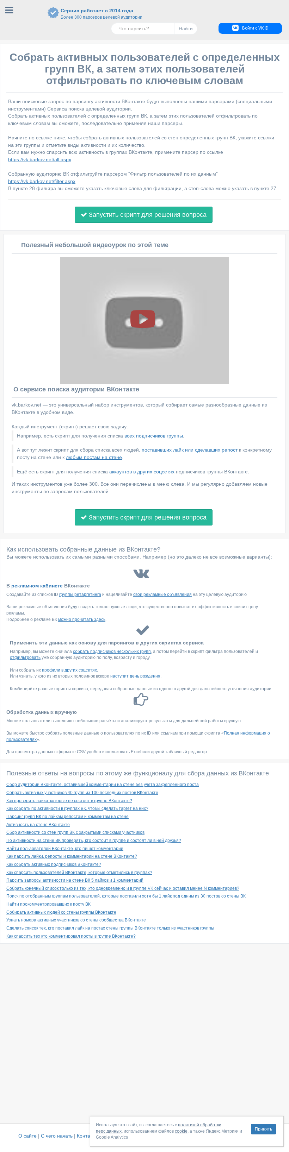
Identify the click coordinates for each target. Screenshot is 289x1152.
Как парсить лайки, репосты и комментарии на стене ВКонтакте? (71, 856)
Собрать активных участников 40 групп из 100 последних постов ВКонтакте (82, 792)
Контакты (87, 1136)
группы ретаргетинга (80, 594)
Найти (186, 28)
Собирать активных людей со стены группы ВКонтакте (61, 912)
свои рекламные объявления (162, 594)
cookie (181, 1131)
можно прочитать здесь (81, 619)
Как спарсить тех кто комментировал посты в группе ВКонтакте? (71, 936)
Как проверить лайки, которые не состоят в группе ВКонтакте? (69, 800)
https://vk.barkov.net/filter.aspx (41, 181)
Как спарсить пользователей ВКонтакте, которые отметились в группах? (79, 872)
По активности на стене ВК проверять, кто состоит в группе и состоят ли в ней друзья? (93, 840)
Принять (263, 1129)
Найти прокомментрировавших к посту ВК (48, 904)
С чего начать (57, 1136)
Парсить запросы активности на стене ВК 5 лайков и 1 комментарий (74, 880)
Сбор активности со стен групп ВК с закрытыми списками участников (75, 832)
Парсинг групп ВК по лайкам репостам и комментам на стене (67, 816)
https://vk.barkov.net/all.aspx (39, 159)
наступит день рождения (135, 676)
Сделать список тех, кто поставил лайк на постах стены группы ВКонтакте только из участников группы (110, 928)
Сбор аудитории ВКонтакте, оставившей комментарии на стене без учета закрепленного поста (102, 784)
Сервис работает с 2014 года (97, 14)
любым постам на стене (94, 457)
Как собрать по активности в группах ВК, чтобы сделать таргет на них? (77, 808)
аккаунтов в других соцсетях (141, 471)
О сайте (27, 1136)
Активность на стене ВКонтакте (38, 824)
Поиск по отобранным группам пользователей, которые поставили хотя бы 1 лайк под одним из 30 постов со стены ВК (126, 896)
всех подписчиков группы (153, 436)
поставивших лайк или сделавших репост (190, 450)
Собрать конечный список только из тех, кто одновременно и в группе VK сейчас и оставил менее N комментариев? (122, 888)
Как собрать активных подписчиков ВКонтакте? (53, 864)
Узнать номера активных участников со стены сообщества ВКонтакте (76, 920)
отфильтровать (25, 657)
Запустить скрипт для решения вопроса (147, 214)
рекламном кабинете (37, 585)
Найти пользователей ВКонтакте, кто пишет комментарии (64, 848)
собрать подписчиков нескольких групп (112, 651)
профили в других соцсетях (69, 670)
